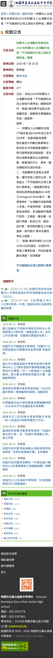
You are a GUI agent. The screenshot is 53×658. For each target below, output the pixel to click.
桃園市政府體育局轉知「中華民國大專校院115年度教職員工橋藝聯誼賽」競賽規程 (26, 465)
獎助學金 (11, 533)
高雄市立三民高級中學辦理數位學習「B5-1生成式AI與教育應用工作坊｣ (26, 418)
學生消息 (12, 513)
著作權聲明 (7, 566)
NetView (38, 636)
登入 (3, 572)
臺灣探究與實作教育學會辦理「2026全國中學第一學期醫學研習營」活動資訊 (26, 390)
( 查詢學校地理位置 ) (17, 626)
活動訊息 (12, 523)
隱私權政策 (7, 560)
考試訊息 (11, 518)
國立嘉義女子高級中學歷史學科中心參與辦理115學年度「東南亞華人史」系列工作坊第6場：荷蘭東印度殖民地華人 (26, 331)
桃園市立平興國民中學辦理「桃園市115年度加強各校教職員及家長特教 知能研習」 (26, 349)
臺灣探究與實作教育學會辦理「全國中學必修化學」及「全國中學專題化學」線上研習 (26, 434)
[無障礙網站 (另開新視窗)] (26, 646)
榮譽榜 (10, 508)
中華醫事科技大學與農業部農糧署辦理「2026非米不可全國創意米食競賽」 (26, 404)
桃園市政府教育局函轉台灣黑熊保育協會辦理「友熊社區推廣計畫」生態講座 (26, 450)
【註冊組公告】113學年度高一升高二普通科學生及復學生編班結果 (26, 304)
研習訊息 (12, 503)
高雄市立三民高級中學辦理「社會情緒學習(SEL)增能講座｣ (26, 482)
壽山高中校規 (13, 538)
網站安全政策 (9, 554)
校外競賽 (11, 528)
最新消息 (12, 499)
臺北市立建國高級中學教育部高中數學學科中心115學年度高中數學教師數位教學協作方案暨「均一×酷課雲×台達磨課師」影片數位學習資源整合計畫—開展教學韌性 (26, 371)
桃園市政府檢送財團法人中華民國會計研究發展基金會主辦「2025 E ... (26, 292)
